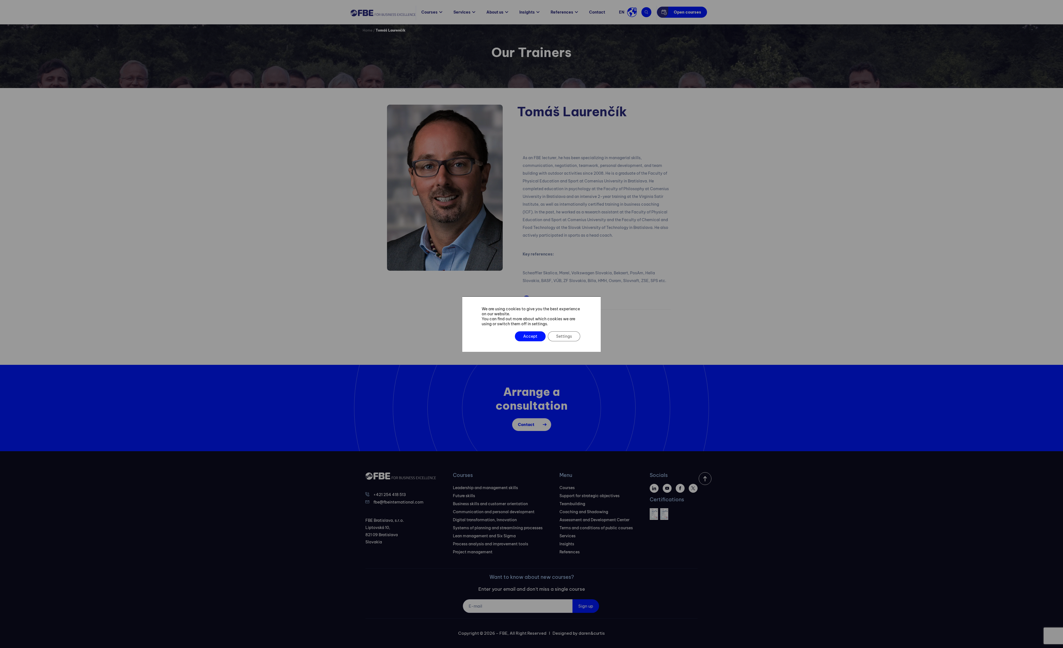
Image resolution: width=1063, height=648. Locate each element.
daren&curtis (592, 633)
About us (495, 12)
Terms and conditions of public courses (596, 527)
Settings (564, 336)
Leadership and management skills (485, 487)
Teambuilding (572, 503)
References (562, 12)
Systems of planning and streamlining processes (498, 527)
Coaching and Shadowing (583, 511)
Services (462, 12)
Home (367, 30)
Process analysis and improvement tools (490, 543)
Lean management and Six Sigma (484, 535)
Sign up (585, 606)
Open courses (687, 12)
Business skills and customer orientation (490, 503)
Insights (527, 12)
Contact (597, 12)
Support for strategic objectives (589, 495)
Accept (530, 336)
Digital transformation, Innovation (485, 519)
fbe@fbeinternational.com (398, 502)
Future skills (464, 495)
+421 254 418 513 (389, 494)
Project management (472, 551)
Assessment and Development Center (594, 519)
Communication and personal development (494, 511)
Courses (429, 12)
